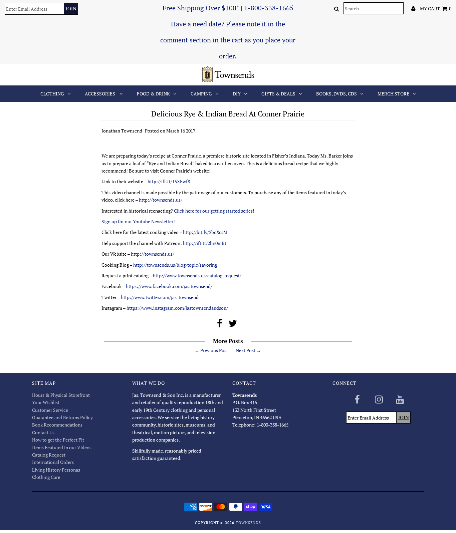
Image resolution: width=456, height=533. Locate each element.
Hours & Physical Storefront (61, 395)
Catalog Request (48, 455)
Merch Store (393, 93)
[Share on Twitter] (232, 325)
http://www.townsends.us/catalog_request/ (197, 275)
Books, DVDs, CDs (336, 93)
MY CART (435, 8)
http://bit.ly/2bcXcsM (205, 232)
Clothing (52, 93)
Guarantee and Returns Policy (62, 417)
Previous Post (214, 350)
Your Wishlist (45, 402)
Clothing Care (46, 477)
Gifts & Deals (278, 93)
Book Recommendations (57, 425)
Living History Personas (56, 470)
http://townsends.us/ (160, 200)
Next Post (245, 350)
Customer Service (50, 410)
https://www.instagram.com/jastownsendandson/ (177, 308)
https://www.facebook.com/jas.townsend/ (169, 286)
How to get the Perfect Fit (58, 440)
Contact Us (43, 432)
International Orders (53, 462)
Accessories (100, 93)
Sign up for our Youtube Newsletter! (138, 221)
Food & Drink (153, 93)
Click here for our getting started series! (214, 211)
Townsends (248, 522)
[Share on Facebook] (219, 325)
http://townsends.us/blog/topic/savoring (175, 265)
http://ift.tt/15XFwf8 (169, 181)
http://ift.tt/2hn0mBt (204, 243)
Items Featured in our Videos (61, 447)
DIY (237, 93)
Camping (201, 93)
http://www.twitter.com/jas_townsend (160, 297)
